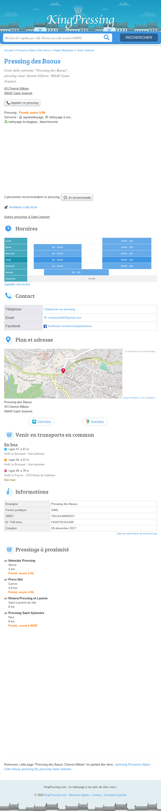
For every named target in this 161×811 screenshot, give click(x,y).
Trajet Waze (44, 421)
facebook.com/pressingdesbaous (70, 326)
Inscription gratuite (115, 795)
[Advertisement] (80, 160)
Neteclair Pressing (21, 560)
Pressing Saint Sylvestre (26, 613)
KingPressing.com (80, 17)
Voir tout (9, 479)
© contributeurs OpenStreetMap (140, 351)
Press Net (15, 579)
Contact (96, 795)
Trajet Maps (97, 421)
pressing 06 (30, 769)
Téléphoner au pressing (59, 309)
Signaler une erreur (17, 284)
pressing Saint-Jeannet (55, 769)
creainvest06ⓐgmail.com (65, 317)
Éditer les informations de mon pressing (137, 533)
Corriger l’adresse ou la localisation (139, 397)
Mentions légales (79, 795)
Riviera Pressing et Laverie (28, 598)
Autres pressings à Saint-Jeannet (27, 217)
